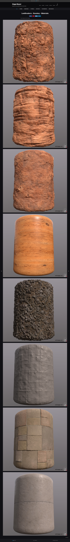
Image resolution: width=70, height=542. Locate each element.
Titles (40, 5)
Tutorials (50, 5)
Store (57, 5)
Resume (54, 5)
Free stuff (46, 5)
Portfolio (43, 5)
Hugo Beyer (16, 4)
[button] (67, 537)
